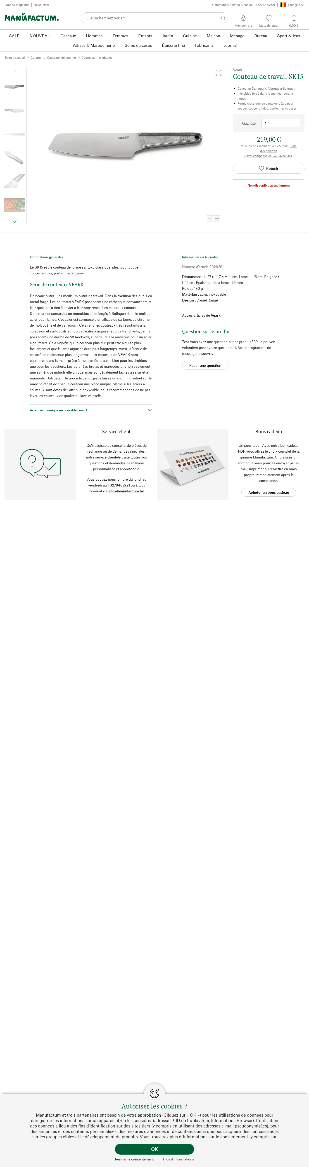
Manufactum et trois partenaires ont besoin (78, 1115)
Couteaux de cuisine (61, 57)
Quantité (249, 123)
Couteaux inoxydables (96, 57)
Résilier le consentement (134, 1159)
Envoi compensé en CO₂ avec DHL (268, 156)
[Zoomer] (217, 218)
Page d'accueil (15, 57)
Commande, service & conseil (243, 5)
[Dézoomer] (210, 218)
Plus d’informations (178, 1159)
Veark (216, 315)
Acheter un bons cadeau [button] (268, 492)
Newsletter (41, 5)
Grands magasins (17, 5)
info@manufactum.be (126, 491)
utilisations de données (241, 1115)
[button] (218, 72)
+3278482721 (119, 485)
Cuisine (36, 57)
